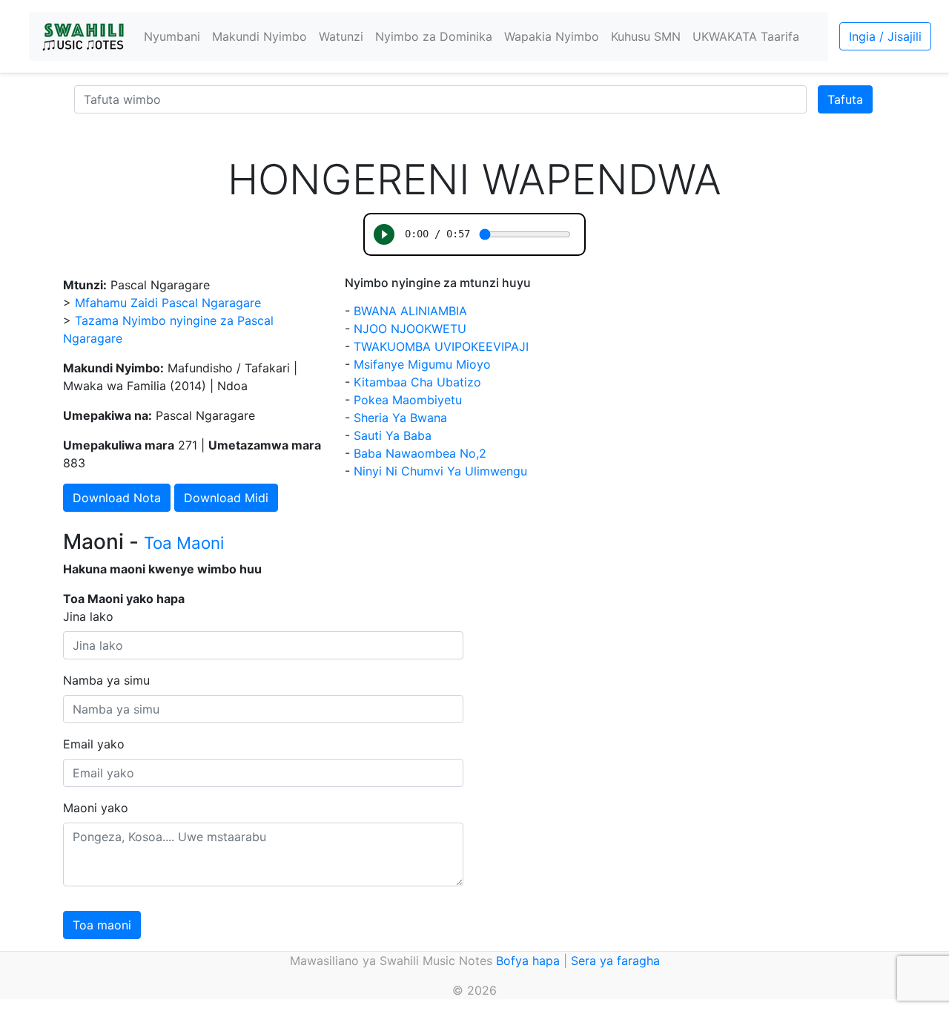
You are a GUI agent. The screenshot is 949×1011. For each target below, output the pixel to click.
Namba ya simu (106, 680)
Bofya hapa (528, 960)
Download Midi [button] (226, 497)
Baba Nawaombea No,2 (420, 453)
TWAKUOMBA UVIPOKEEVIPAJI (441, 346)
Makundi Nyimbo (259, 36)
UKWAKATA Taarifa (745, 36)
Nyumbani (172, 36)
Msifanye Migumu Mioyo (422, 364)
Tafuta (845, 99)
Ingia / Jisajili (885, 36)
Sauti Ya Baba (392, 435)
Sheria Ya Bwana (400, 417)
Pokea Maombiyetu (408, 399)
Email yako (94, 744)
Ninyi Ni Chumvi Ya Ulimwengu (440, 471)
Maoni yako (95, 807)
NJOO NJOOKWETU (410, 328)
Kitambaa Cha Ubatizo (417, 382)
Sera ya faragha (615, 960)
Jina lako (88, 616)
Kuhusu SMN (646, 36)
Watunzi (341, 36)
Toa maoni (102, 925)
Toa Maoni (184, 543)
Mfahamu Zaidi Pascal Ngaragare (168, 302)
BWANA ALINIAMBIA (410, 310)
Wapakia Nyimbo (551, 36)
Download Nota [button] (117, 497)
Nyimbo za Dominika (433, 36)
